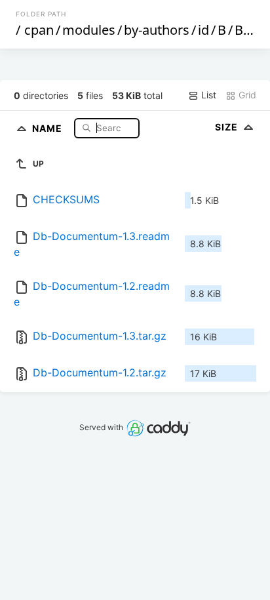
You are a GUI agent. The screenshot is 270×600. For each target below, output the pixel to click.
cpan (39, 30)
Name (48, 127)
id (203, 30)
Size (228, 126)
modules (88, 30)
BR (243, 30)
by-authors (156, 30)
